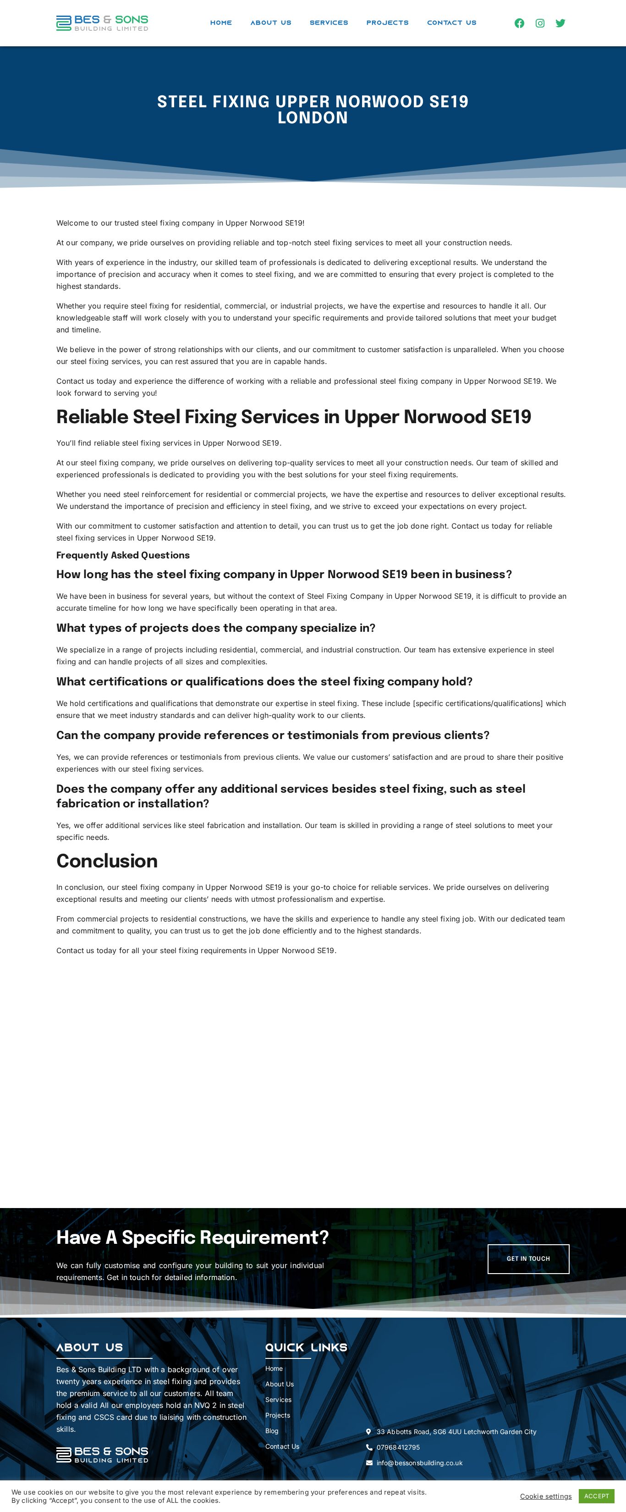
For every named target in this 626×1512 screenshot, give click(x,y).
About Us (271, 23)
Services (329, 23)
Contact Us (452, 23)
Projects (388, 23)
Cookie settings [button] (546, 1496)
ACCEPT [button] (596, 1496)
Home (221, 23)
